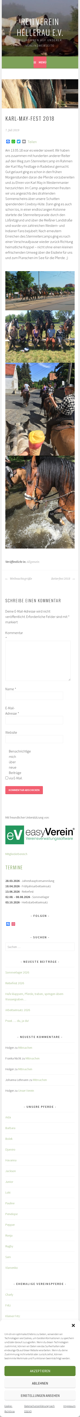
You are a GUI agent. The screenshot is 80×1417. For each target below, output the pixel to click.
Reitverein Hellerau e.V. (40, 26)
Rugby (9, 1246)
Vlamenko (11, 1268)
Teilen (32, 142)
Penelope (11, 1214)
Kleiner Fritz (12, 1316)
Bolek (8, 1139)
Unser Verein (26, 1091)
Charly (9, 1295)
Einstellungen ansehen (40, 1395)
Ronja (8, 1235)
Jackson (10, 1171)
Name (10, 689)
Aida (8, 1117)
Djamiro (10, 1149)
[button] (73, 1325)
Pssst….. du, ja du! (17, 1021)
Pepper (10, 1225)
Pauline (9, 1203)
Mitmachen (25, 1048)
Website (11, 732)
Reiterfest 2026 (14, 983)
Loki (7, 1192)
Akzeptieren (40, 1371)
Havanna (10, 1160)
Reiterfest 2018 (61, 578)
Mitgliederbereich (16, 854)
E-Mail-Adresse (12, 711)
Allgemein (33, 562)
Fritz (8, 1305)
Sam (8, 1257)
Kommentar (12, 635)
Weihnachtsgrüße (20, 578)
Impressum (69, 1406)
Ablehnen (40, 1383)
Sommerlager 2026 (17, 972)
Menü (42, 62)
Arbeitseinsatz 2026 (17, 1010)
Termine (14, 867)
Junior (9, 1182)
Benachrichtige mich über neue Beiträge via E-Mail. (16, 764)
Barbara (10, 1128)
